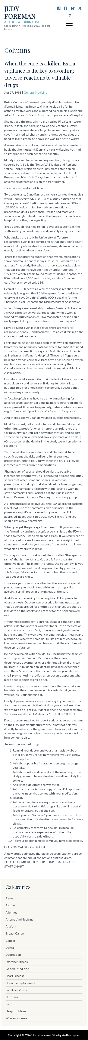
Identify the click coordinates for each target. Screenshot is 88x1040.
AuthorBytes (71, 1035)
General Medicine (35, 92)
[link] (44, 898)
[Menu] (69, 25)
